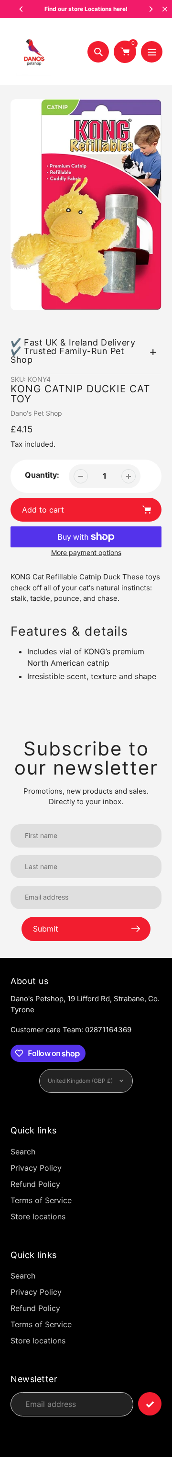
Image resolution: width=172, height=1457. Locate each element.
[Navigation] (151, 52)
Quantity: (42, 475)
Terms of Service (41, 1200)
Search (23, 1151)
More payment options (86, 552)
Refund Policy (35, 1184)
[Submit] (149, 1403)
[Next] (150, 9)
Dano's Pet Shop (36, 413)
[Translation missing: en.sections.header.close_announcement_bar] (165, 9)
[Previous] (21, 9)
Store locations (38, 1216)
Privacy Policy (36, 1168)
